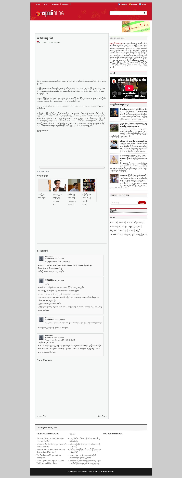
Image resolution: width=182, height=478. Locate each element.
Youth (129, 222)
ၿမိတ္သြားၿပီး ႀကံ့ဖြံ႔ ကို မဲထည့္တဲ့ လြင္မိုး (134, 141)
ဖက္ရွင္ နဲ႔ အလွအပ (135, 226)
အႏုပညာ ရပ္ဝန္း (128, 234)
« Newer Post (41, 416)
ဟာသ (47, 171)
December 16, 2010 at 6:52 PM (54, 258)
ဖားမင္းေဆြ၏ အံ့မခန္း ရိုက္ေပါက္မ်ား (134, 175)
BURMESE (55, 4)
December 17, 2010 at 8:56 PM (54, 337)
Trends (122, 222)
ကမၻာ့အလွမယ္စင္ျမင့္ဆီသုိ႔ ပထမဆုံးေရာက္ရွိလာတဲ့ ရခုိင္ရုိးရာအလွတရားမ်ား (134, 158)
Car (111, 222)
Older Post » (102, 416)
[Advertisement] (71, 63)
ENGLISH (65, 4)
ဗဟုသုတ (113, 230)
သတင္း (131, 230)
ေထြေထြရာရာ (141, 234)
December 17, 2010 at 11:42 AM (55, 319)
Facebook (124, 4)
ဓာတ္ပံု (124, 226)
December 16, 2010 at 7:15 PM (54, 281)
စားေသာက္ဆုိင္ (115, 226)
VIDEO (46, 4)
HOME (38, 4)
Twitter (144, 4)
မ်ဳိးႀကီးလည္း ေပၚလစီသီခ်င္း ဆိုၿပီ (134, 109)
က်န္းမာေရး (138, 222)
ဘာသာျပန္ (122, 230)
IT (116, 222)
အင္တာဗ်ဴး (138, 230)
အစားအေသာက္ (115, 234)
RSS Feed (134, 4)
